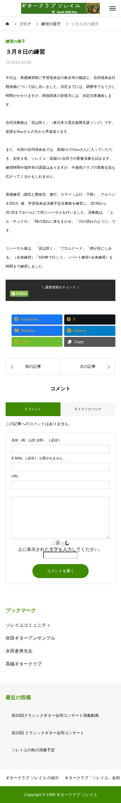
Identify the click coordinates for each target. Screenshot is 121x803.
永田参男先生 (19, 651)
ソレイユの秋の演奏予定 (33, 750)
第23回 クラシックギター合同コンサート (48, 733)
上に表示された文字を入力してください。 (60, 549)
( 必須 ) (36, 440)
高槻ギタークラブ (24, 663)
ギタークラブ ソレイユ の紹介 (32, 777)
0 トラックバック (88, 409)
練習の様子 (15, 41)
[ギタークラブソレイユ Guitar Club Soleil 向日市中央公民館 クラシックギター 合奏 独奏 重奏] (60, 8)
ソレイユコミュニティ (28, 625)
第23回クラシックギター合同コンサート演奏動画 (55, 715)
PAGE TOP (111, 773)
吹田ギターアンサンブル (30, 638)
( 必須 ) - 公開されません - (38, 458)
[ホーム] (8, 24)
